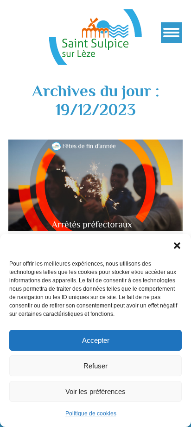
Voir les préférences (95, 391)
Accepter (95, 340)
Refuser (95, 366)
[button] (177, 245)
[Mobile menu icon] (171, 32)
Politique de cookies (90, 413)
